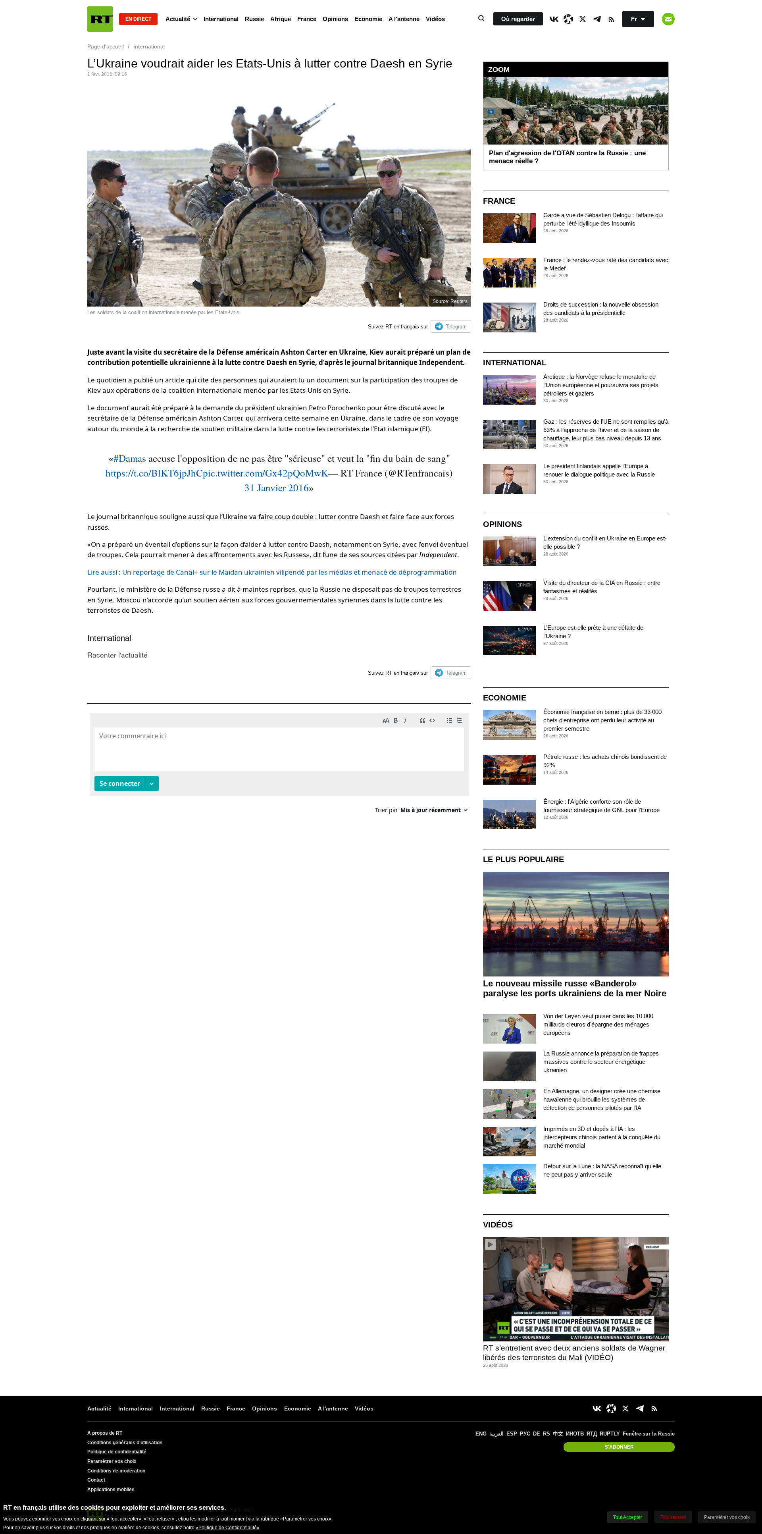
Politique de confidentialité (116, 1452)
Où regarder (518, 18)
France (306, 18)
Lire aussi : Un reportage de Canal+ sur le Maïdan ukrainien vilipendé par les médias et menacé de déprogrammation (272, 572)
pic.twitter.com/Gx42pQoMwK (265, 472)
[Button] (668, 19)
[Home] (100, 19)
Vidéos (435, 18)
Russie (254, 18)
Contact (96, 1480)
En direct (138, 19)
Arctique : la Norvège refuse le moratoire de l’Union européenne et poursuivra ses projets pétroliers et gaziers (600, 385)
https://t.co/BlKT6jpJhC (154, 472)
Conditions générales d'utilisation (124, 1442)
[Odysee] (568, 19)
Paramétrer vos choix (112, 1461)
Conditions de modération (116, 1471)
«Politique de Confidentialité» (228, 1527)
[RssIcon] (611, 19)
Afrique (280, 18)
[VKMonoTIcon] (554, 19)
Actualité (177, 18)
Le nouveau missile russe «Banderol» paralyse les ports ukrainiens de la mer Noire (574, 988)
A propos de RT (104, 1433)
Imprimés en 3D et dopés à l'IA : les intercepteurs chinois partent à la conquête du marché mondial (601, 1137)
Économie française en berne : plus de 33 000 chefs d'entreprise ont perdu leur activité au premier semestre (602, 720)
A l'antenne (404, 18)
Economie (368, 18)
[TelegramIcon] (597, 19)
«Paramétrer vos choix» (305, 1519)
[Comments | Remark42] (279, 766)
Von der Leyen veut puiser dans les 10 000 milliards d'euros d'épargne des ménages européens (598, 1024)
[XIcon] (582, 19)
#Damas (130, 458)
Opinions (335, 18)
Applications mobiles (111, 1489)
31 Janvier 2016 (276, 487)
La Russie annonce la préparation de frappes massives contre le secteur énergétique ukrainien (601, 1061)
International (221, 18)
